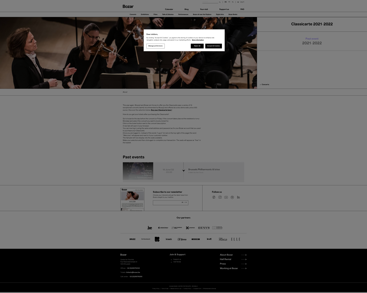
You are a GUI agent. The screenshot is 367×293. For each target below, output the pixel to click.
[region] (184, 40)
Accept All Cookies (213, 46)
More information (198, 40)
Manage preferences (155, 46)
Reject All (197, 46)
